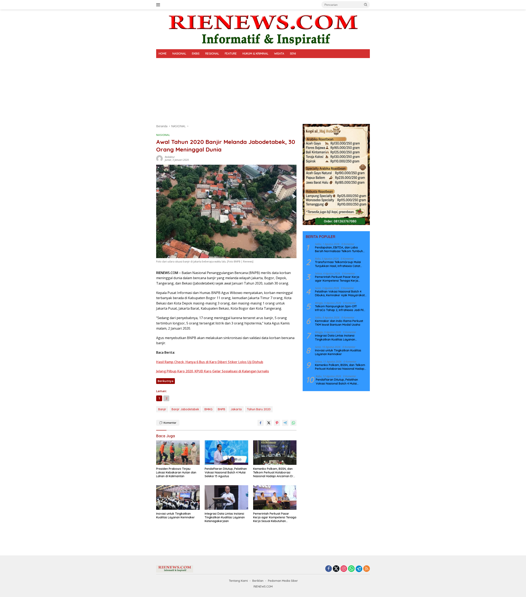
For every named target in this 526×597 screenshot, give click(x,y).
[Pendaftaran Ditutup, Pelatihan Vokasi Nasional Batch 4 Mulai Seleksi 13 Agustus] (226, 452)
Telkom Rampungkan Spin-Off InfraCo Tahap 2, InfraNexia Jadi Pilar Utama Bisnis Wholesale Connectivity (341, 308)
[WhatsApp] (351, 569)
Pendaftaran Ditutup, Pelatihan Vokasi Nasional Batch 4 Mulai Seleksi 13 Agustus (226, 472)
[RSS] (366, 569)
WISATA (279, 53)
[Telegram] (359, 569)
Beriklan (257, 581)
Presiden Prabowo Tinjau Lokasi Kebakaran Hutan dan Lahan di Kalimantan (176, 472)
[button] (366, 4)
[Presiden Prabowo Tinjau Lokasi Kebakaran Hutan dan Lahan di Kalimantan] (178, 452)
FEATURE (231, 53)
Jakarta (236, 409)
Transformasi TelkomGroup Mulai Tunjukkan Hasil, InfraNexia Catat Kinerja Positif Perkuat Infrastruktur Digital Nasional (339, 264)
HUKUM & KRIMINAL (255, 53)
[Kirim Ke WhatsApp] (293, 423)
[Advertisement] (263, 89)
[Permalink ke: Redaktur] (159, 158)
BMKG (208, 409)
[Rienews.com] (263, 29)
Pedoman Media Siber (283, 581)
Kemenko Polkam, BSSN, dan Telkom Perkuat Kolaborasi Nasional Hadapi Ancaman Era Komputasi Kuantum (274, 472)
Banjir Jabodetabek (185, 409)
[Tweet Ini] (269, 423)
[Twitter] (336, 569)
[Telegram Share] (285, 423)
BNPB (221, 409)
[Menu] (159, 4)
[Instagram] (343, 569)
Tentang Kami (238, 581)
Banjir (162, 409)
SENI (293, 53)
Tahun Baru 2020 (259, 409)
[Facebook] (328, 569)
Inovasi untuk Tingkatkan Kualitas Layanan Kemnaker (175, 515)
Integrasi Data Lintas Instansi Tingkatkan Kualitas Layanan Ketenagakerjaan (225, 517)
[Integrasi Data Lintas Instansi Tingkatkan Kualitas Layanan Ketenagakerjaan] (226, 497)
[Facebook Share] (260, 423)
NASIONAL (179, 53)
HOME (163, 53)
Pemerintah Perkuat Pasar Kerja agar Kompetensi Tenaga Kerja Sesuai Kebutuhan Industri (274, 517)
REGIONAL (212, 53)
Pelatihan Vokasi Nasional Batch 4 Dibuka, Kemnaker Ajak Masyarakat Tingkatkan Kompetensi (340, 293)
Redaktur (170, 157)
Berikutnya (165, 381)
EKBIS (196, 53)
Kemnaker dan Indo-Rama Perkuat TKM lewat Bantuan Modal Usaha (339, 322)
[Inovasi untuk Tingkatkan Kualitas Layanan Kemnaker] (178, 497)
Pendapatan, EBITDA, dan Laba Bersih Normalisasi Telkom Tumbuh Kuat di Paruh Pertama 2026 (339, 249)
